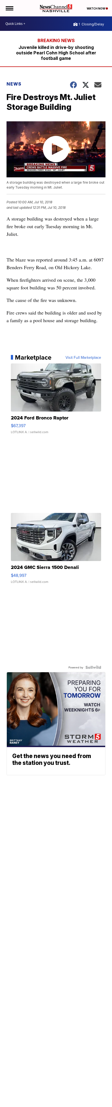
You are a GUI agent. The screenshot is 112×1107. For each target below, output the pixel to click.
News (14, 84)
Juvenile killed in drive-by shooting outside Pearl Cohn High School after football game (56, 53)
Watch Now (96, 8)
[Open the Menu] (9, 8)
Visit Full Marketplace (83, 357)
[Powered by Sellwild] (93, 667)
